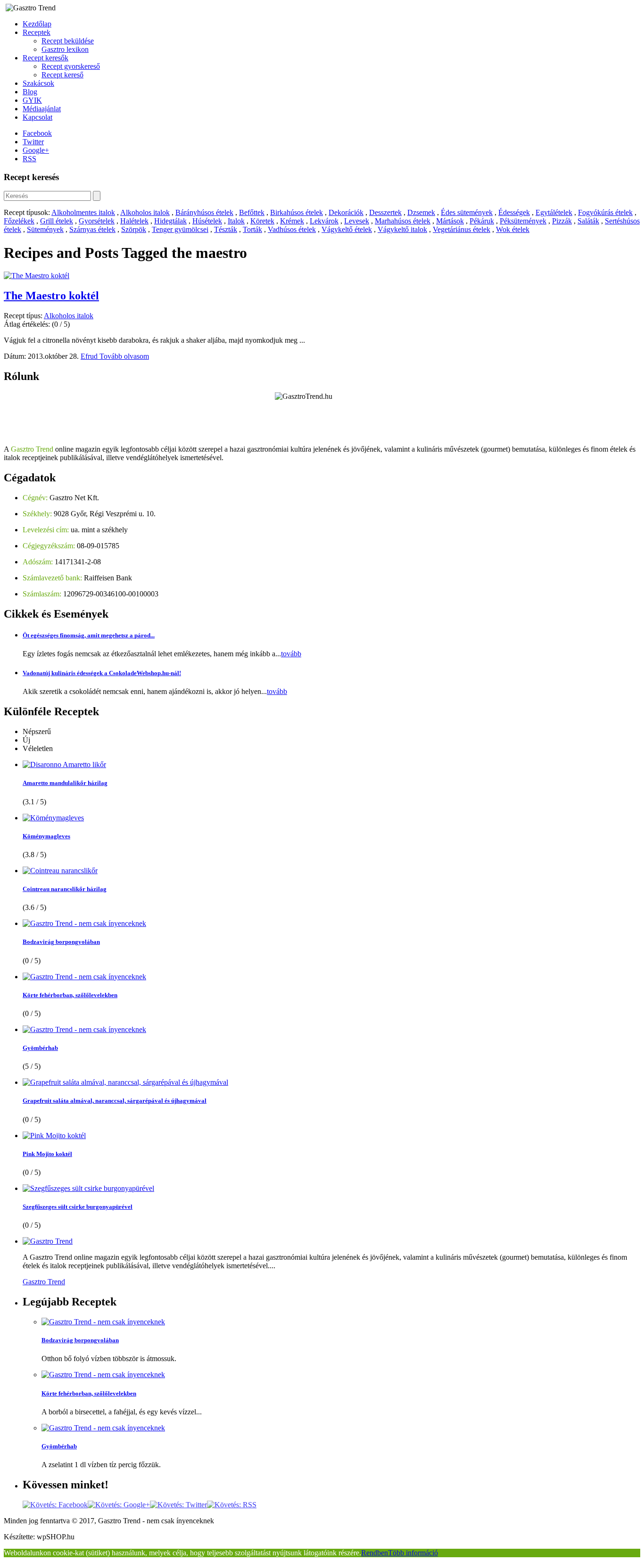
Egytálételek (554, 212)
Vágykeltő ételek (347, 229)
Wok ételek (512, 229)
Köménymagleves (46, 836)
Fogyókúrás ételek (605, 212)
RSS (29, 159)
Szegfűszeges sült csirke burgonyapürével (77, 1206)
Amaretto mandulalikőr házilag (65, 782)
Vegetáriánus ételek (461, 229)
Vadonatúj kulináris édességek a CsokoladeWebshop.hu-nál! (102, 673)
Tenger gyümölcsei (180, 229)
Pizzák (562, 221)
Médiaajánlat (42, 109)
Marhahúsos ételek (402, 221)
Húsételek (207, 221)
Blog (30, 92)
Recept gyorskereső (70, 66)
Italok (236, 221)
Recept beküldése (67, 41)
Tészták (225, 229)
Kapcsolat (37, 117)
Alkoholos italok (145, 212)
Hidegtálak (170, 221)
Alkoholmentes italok (83, 212)
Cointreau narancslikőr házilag (65, 888)
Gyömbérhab (40, 1047)
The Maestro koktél (51, 295)
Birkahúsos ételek (296, 212)
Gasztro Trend (44, 1282)
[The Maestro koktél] (36, 276)
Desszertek (385, 212)
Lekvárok (324, 221)
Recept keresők (45, 58)
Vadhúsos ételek (292, 229)
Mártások (450, 221)
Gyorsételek (97, 221)
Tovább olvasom (124, 356)
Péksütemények (523, 221)
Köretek (262, 221)
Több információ (413, 1553)
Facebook (37, 133)
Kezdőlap (37, 24)
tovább (291, 654)
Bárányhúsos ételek (204, 212)
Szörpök (133, 229)
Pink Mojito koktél (47, 1153)
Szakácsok (38, 83)
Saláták (588, 221)
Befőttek (251, 212)
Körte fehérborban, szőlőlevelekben (70, 995)
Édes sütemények (467, 212)
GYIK (32, 100)
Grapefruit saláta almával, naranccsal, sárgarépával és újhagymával (114, 1100)
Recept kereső (62, 75)
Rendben (374, 1553)
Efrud (90, 356)
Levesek (356, 221)
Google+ (36, 150)
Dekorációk (346, 212)
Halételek (134, 221)
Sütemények (45, 229)
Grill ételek (56, 221)
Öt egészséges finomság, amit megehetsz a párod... (89, 635)
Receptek (36, 32)
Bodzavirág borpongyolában (61, 941)
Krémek (292, 221)
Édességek (514, 212)
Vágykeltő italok (402, 229)
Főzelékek (19, 221)
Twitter (33, 142)
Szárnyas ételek (92, 229)
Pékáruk (482, 221)
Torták (252, 229)
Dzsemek (421, 212)
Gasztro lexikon (65, 49)
